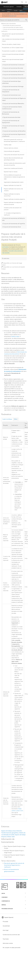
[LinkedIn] (24, 883)
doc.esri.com (12, 16)
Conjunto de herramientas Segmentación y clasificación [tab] (14, 135)
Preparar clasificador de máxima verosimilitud (12, 195)
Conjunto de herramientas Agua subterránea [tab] (11, 82)
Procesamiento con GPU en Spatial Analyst (12, 47)
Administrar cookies (8, 943)
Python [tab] (15, 419)
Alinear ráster (11, 836)
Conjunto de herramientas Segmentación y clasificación (12, 30)
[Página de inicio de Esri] (4, 2)
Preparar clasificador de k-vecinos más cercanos (13, 189)
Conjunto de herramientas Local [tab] (12, 95)
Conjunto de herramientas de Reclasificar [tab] (14, 131)
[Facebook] (17, 883)
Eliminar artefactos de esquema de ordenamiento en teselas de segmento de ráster (14, 177)
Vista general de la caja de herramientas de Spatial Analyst (12, 35)
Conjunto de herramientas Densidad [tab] (13, 68)
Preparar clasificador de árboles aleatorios (14, 199)
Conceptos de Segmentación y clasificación (12, 214)
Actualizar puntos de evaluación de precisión (12, 208)
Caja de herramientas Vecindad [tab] (11, 117)
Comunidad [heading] (4, 897)
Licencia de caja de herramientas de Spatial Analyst (13, 55)
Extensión (19, 831)
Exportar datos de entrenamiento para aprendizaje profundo (13, 159)
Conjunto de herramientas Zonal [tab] (12, 227)
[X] (21, 883)
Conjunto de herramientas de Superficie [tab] (14, 223)
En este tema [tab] (5, 258)
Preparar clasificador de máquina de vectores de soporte (13, 203)
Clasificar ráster (7, 144)
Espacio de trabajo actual (8, 831)
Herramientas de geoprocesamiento (12, 25)
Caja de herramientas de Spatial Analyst (13, 27)
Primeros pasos (9, 10)
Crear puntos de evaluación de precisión (14, 154)
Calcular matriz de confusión (11, 148)
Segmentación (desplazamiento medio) (13, 182)
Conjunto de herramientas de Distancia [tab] (13, 71)
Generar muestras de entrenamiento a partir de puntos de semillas (15, 164)
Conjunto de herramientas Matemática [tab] (13, 103)
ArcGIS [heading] (3, 893)
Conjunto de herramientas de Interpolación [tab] (10, 90)
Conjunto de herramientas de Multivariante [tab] (10, 113)
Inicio (3, 10)
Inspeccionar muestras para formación (13, 168)
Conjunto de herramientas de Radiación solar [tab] (13, 219)
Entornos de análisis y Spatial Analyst (11, 44)
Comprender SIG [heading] (6, 901)
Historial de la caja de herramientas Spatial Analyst (12, 60)
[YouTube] (24, 886)
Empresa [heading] (4, 904)
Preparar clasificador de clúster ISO (12, 185)
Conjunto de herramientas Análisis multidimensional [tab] (12, 107)
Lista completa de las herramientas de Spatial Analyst (13, 40)
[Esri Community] (17, 886)
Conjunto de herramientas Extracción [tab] (13, 74)
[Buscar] (22, 2)
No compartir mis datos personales (11, 947)
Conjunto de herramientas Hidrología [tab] (13, 86)
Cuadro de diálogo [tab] (7, 419)
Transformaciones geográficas (10, 832)
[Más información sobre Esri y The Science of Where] (5, 887)
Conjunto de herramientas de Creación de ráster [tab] (13, 126)
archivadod (5, 247)
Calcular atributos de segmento (12, 151)
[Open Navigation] (26, 2)
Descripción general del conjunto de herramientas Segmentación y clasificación (14, 140)
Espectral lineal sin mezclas (10, 171)
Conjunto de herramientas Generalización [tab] (14, 78)
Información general (8, 6)
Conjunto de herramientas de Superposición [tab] (10, 121)
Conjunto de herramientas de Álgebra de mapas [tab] (14, 99)
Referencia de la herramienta (23, 10)
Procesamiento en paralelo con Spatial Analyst (13, 51)
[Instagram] (21, 886)
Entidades (19, 6)
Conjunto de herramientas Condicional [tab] (13, 64)
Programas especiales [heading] (7, 908)
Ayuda (15, 10)
